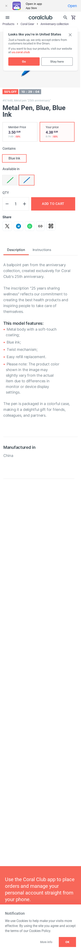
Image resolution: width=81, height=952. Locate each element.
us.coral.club (21, 52)
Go (24, 61)
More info (46, 942)
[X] (7, 226)
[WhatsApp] (29, 226)
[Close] (6, 6)
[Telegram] (18, 226)
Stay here (57, 61)
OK (67, 942)
